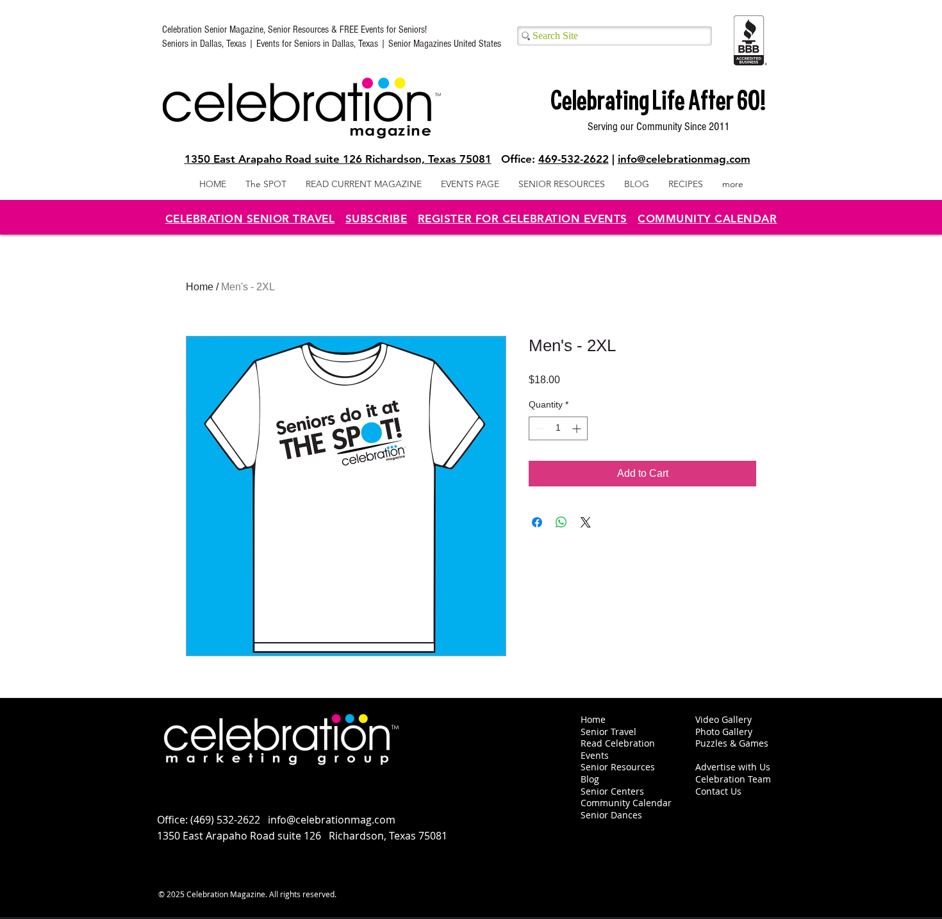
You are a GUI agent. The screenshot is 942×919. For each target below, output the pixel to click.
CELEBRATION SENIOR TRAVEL (250, 218)
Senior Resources (618, 767)
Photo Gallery (723, 731)
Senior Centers (614, 791)
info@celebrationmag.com (684, 159)
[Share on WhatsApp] (561, 522)
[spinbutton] (558, 428)
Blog (590, 779)
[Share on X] (585, 522)
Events (595, 755)
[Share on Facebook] (537, 522)
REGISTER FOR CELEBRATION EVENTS (522, 218)
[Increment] (578, 428)
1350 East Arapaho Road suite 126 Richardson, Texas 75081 (338, 159)
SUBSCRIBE (376, 218)
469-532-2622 (573, 159)
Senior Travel (608, 731)
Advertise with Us (732, 767)
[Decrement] (539, 428)
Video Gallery (723, 719)
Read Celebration (618, 743)
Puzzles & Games (731, 743)
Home (199, 286)
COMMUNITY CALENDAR (707, 218)
